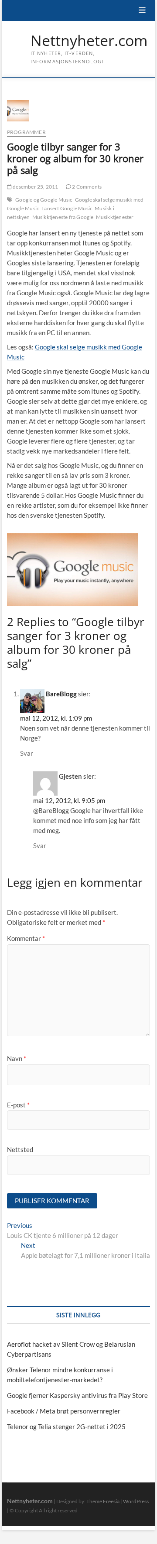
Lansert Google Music (66, 208)
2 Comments (86, 186)
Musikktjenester (115, 217)
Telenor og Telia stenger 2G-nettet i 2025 (66, 1426)
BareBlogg (61, 694)
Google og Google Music (43, 199)
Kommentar (26, 938)
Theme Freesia (102, 1501)
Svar (26, 753)
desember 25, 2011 (35, 186)
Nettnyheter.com (89, 41)
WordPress (136, 1501)
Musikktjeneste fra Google (63, 217)
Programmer (26, 132)
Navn (16, 1058)
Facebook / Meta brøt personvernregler (63, 1411)
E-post (18, 1105)
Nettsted (20, 1149)
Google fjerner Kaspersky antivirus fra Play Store (77, 1395)
